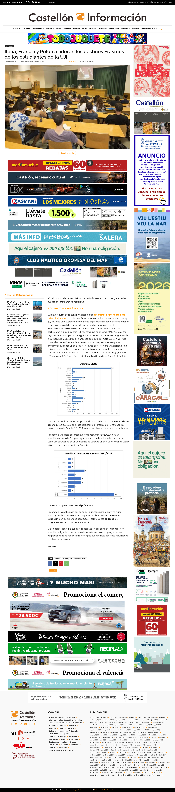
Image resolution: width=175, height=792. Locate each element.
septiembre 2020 (107, 742)
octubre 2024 (94, 725)
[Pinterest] (61, 563)
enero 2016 (115, 762)
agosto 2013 (119, 772)
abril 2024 (157, 725)
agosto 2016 (119, 760)
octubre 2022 (141, 732)
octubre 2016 (94, 760)
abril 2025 (103, 722)
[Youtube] (36, 2)
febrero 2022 (152, 735)
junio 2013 (137, 772)
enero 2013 (115, 775)
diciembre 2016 (144, 757)
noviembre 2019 (139, 745)
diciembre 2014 (95, 767)
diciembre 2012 (126, 775)
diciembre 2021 (95, 737)
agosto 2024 (119, 725)
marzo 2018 (141, 752)
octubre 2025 (120, 720)
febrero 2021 (123, 740)
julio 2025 (154, 720)
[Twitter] (29, 2)
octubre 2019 (151, 745)
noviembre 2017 (108, 755)
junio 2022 (113, 735)
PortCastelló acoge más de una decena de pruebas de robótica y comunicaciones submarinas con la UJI (18, 319)
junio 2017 (162, 755)
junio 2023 (127, 730)
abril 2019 (145, 747)
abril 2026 (132, 717)
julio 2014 (154, 767)
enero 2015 (161, 765)
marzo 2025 (113, 722)
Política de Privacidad (85, 790)
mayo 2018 (122, 752)
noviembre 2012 (139, 775)
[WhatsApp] (66, 563)
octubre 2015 (150, 762)
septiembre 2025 (132, 720)
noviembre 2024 (158, 722)
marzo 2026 (142, 717)
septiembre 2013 (107, 772)
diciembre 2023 (127, 727)
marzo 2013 (94, 775)
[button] (161, 29)
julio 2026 (104, 717)
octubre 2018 (140, 750)
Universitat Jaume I (80, 558)
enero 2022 (162, 735)
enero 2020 (115, 745)
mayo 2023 (137, 730)
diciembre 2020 (144, 740)
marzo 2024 (94, 727)
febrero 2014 (123, 770)
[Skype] (35, 724)
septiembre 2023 (96, 730)
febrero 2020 (105, 745)
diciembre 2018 (116, 750)
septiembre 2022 (153, 732)
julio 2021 (154, 737)
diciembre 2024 (145, 722)
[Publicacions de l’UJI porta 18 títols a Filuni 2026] (37, 348)
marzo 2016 (94, 762)
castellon (57, 558)
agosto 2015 (94, 765)
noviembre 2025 (108, 720)
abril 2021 (103, 740)
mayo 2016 (146, 760)
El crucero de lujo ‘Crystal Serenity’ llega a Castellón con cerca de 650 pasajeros (18, 361)
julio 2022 (104, 735)
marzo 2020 (94, 745)
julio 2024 (129, 725)
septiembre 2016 (106, 760)
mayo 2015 (122, 765)
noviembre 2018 (128, 750)
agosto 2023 (108, 730)
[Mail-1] (39, 2)
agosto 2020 (119, 742)
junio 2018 (113, 752)
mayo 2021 (94, 740)
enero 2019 (105, 750)
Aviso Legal (73, 790)
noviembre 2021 (108, 737)
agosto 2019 (108, 747)
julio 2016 (128, 760)
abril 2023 (146, 730)
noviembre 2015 (138, 762)
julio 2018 (104, 752)
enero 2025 (134, 722)
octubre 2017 (120, 755)
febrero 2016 (104, 762)
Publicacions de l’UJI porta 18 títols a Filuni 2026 (17, 348)
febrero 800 (160, 775)
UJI (71, 558)
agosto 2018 (94, 752)
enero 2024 (115, 727)
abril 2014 (103, 770)
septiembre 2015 (163, 762)
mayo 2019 (135, 747)
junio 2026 (113, 717)
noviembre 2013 (158, 770)
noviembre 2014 (108, 767)
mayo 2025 (94, 722)
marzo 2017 (113, 757)
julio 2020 (129, 742)
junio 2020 (138, 742)
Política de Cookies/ (101, 790)
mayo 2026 (123, 717)
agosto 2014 (145, 767)
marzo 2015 (141, 765)
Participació (9, 46)
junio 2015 (113, 765)
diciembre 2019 (127, 745)
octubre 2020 (94, 742)
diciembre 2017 (95, 755)
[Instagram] (33, 2)
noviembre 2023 (139, 727)
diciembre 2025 (95, 720)
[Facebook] (26, 2)
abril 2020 (157, 742)
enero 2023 (105, 732)
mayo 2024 (148, 725)
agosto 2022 (94, 735)
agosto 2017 (144, 755)
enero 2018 (161, 752)
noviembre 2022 (129, 732)
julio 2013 (129, 772)
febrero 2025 (123, 722)
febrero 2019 (94, 750)
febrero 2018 (151, 752)
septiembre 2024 (107, 725)
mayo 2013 (147, 772)
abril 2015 (131, 765)
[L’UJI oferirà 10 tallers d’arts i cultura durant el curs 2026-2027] (37, 305)
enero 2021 (133, 740)
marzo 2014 (113, 770)
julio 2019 (117, 747)
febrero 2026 (152, 717)
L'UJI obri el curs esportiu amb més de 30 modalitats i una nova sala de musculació (19, 334)
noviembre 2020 (157, 740)
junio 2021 (162, 737)
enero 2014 (134, 770)
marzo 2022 (142, 735)
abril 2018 (131, 752)
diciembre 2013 (145, 770)
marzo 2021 (113, 740)
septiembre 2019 (95, 747)
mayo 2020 (148, 742)
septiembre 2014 (132, 767)
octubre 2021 (120, 737)
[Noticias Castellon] (87, 17)
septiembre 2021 (132, 737)
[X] (55, 563)
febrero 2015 (151, 765)
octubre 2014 (120, 767)
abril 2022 (132, 735)
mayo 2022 (123, 735)
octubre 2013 (94, 772)
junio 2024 (138, 725)
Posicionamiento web (116, 790)
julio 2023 (118, 730)
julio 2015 (104, 765)
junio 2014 (163, 767)
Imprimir (53, 570)
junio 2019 (126, 747)
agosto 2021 (144, 737)
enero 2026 (162, 717)
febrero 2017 (123, 757)
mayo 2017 (94, 757)
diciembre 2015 (126, 762)
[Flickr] (30, 724)
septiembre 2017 (132, 755)
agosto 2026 (94, 717)
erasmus (65, 558)
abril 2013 (156, 772)
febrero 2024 (105, 727)
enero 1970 (150, 775)
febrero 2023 (94, 732)
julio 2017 (154, 755)
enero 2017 (133, 757)
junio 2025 (163, 720)
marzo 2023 (156, 730)
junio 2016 (137, 760)
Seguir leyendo (67, 153)
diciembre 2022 (116, 732)
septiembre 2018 (152, 750)
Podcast (52, 2)
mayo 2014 (94, 770)
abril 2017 (103, 757)
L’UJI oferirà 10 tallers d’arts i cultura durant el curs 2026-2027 (18, 304)
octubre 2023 (152, 727)
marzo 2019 (154, 747)
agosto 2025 (145, 720)
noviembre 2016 (157, 757)
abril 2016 (156, 760)
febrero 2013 (105, 775)
